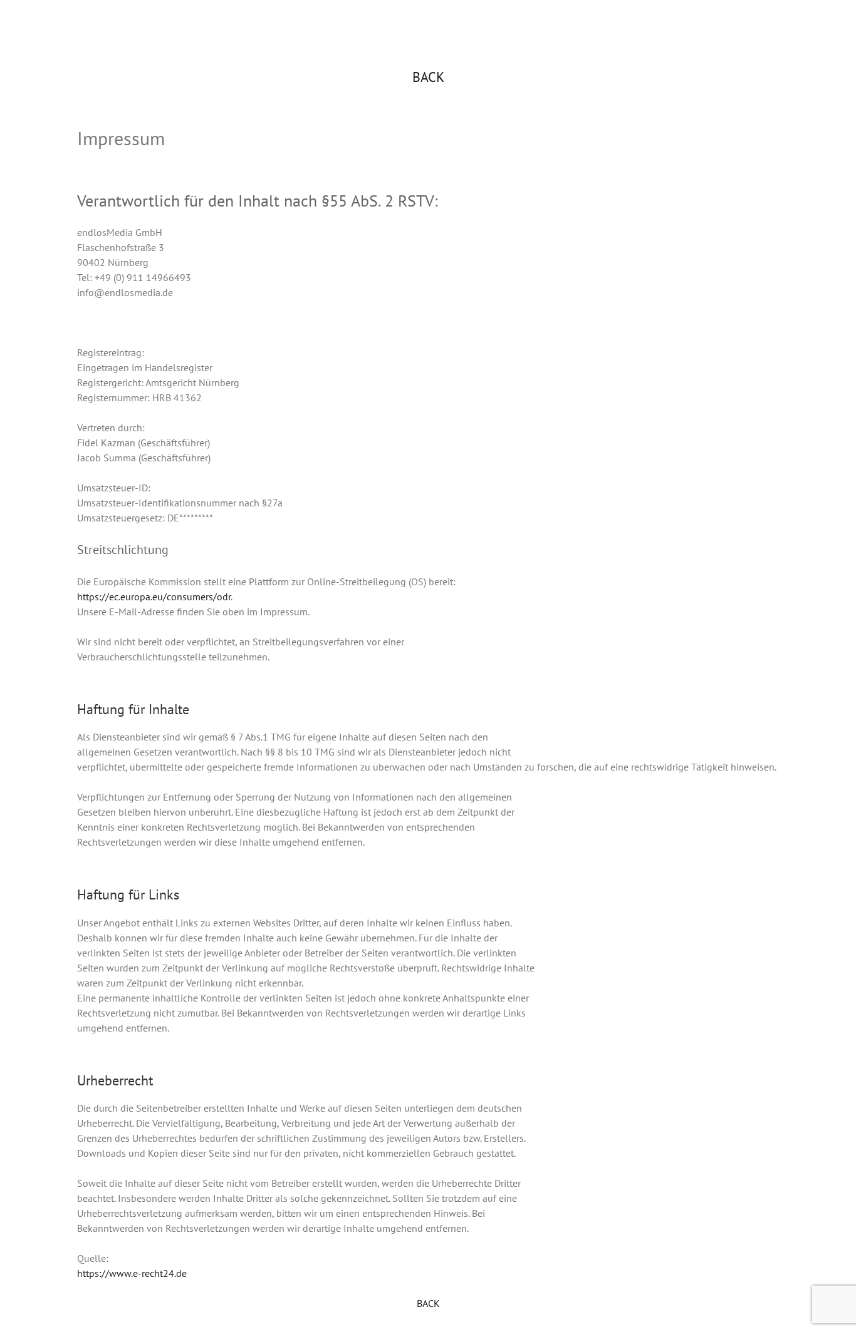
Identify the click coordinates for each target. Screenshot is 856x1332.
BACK (428, 77)
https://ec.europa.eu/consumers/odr (154, 596)
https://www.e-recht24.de (132, 1273)
